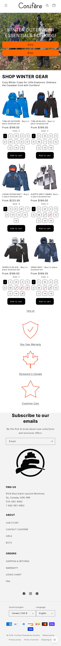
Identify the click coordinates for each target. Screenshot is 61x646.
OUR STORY (12, 522)
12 (10, 147)
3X (16, 135)
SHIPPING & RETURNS (17, 561)
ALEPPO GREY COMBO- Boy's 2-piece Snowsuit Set (44, 195)
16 (22, 147)
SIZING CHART (13, 574)
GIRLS (9, 536)
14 (16, 147)
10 (27, 141)
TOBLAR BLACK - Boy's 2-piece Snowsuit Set (43, 122)
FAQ (8, 581)
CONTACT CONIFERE (17, 529)
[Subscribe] (51, 441)
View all (30, 311)
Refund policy (48, 635)
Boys (30, 52)
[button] (6, 5)
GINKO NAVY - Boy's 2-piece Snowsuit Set (44, 268)
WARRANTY (12, 568)
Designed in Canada (30, 374)
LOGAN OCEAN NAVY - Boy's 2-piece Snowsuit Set (15, 195)
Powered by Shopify (31, 635)
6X (10, 141)
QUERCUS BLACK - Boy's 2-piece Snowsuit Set (15, 268)
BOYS (9, 542)
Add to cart (16, 155)
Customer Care (30, 403)
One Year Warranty (30, 344)
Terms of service (31, 640)
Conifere (18, 635)
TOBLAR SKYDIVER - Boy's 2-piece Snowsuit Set (16, 122)
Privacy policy (15, 640)
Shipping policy (48, 640)
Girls (30, 44)
